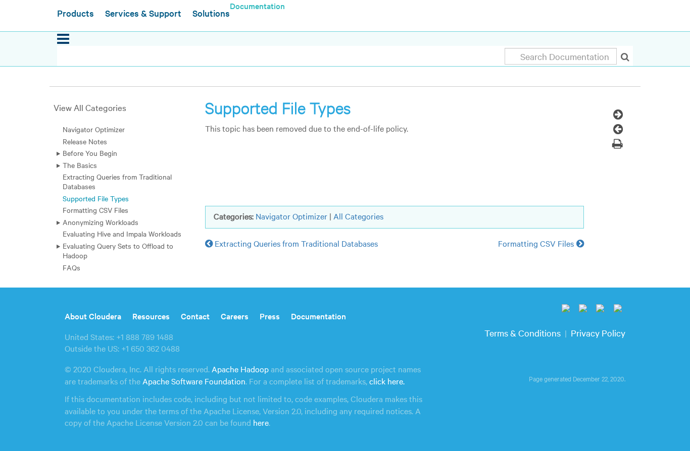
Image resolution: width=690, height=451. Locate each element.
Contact (195, 315)
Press (270, 315)
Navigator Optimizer (94, 129)
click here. (387, 380)
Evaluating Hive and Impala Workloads (122, 234)
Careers (235, 315)
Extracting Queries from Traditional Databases (117, 181)
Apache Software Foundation (193, 380)
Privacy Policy (598, 333)
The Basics (80, 165)
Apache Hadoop (240, 368)
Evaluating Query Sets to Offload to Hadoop (118, 250)
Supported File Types (96, 198)
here (261, 422)
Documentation (318, 315)
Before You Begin (90, 153)
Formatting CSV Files (95, 210)
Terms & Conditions (522, 333)
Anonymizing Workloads (100, 222)
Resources (151, 315)
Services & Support (143, 13)
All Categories (358, 215)
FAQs (71, 267)
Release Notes (85, 141)
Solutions (211, 13)
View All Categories (90, 107)
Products (75, 13)
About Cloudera (93, 315)
